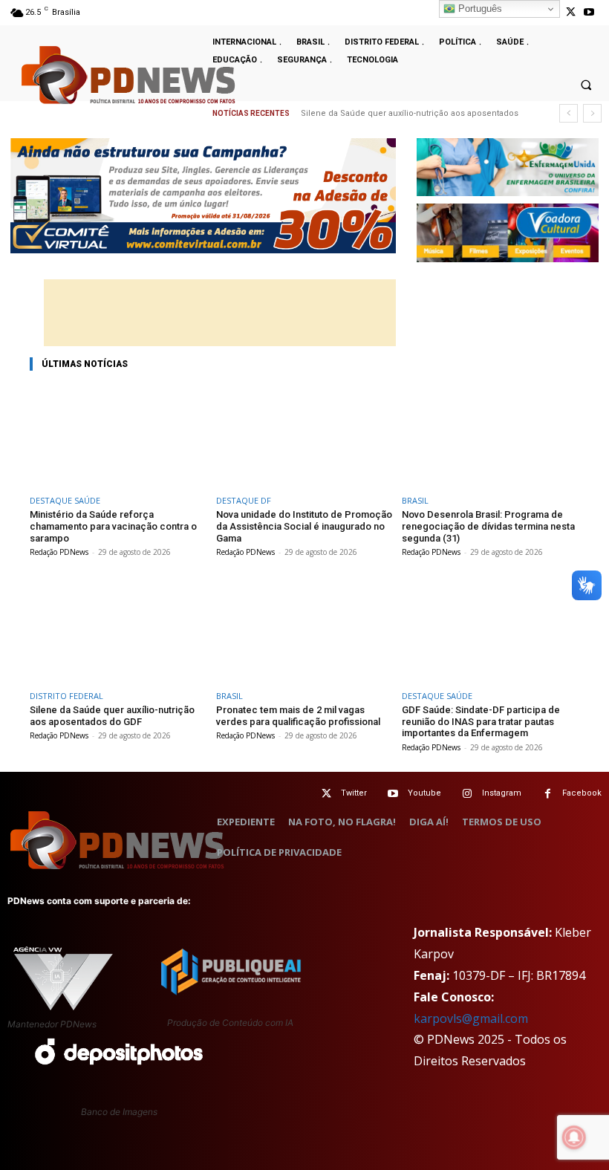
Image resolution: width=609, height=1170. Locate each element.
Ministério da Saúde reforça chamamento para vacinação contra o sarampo (113, 526)
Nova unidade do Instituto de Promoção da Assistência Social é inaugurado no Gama (304, 526)
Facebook (582, 793)
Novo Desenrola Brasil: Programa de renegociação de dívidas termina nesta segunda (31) (488, 526)
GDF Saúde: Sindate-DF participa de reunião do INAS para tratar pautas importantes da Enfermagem (481, 721)
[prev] (568, 113)
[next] (592, 113)
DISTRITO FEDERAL (66, 696)
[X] (570, 12)
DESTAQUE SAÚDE (65, 500)
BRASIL (415, 500)
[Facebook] (548, 794)
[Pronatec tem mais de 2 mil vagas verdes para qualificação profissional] (305, 631)
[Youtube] (589, 12)
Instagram (501, 793)
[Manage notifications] (574, 1137)
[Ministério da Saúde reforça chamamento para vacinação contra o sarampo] (118, 436)
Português (478, 8)
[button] (586, 84)
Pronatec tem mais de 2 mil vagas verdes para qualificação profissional (298, 715)
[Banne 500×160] (508, 167)
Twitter (354, 793)
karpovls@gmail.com (471, 1018)
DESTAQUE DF (243, 500)
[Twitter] (326, 794)
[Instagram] (468, 794)
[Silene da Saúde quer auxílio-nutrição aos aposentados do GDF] (118, 631)
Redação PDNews (59, 552)
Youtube (424, 793)
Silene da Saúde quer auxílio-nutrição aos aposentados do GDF (112, 715)
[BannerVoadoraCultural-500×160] (508, 233)
